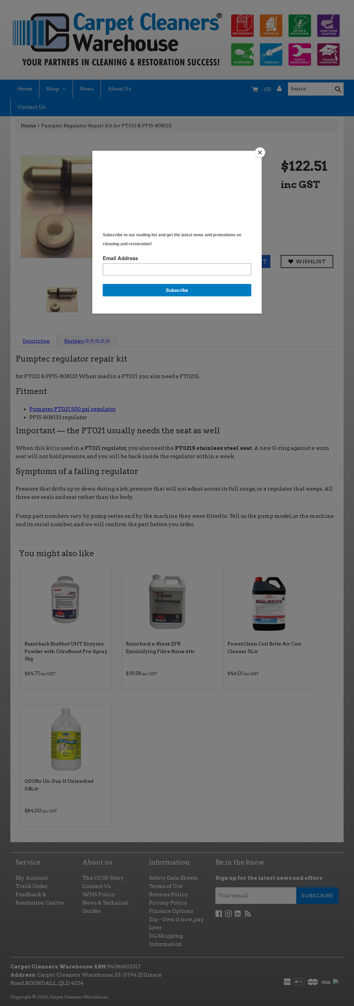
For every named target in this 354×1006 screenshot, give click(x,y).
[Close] (260, 152)
